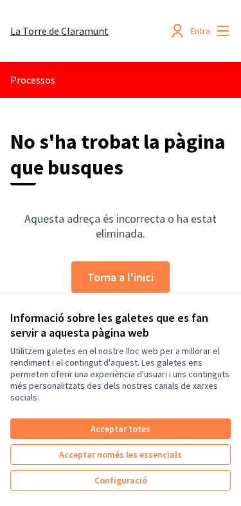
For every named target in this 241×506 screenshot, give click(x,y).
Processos (32, 79)
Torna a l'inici (120, 277)
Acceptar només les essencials (120, 454)
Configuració (120, 480)
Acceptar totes (120, 429)
